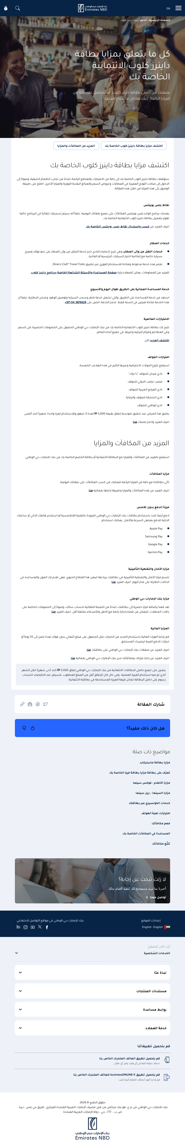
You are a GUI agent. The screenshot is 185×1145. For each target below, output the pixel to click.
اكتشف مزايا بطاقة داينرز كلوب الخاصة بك (134, 145)
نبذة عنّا (160, 972)
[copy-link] (22, 704)
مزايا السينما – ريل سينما (153, 793)
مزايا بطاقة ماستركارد (155, 762)
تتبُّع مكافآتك (161, 843)
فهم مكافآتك (161, 823)
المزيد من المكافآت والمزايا (76, 145)
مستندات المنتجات (151, 991)
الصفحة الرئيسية (159, 20)
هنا (135, 422)
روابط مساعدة (154, 1009)
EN (168, 8)
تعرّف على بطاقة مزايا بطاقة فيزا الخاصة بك (139, 772)
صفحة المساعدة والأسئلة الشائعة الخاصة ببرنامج (81, 272)
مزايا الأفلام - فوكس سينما (151, 782)
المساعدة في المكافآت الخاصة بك (146, 833)
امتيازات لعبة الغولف (155, 813)
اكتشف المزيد (159, 340)
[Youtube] (33, 927)
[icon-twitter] (45, 704)
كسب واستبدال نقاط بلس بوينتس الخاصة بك (117, 226)
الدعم (143, 20)
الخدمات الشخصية (157, 953)
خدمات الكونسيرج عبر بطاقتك (149, 803)
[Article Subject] (30, 704)
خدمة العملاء (156, 1028)
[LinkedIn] (18, 927)
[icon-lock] (6, 8)
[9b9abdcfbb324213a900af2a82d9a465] (92, 8)
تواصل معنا (158, 897)
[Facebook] (47, 927)
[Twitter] (40, 927)
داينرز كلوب (38, 272)
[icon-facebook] (38, 704)
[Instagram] (25, 927)
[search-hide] (18, 8)
